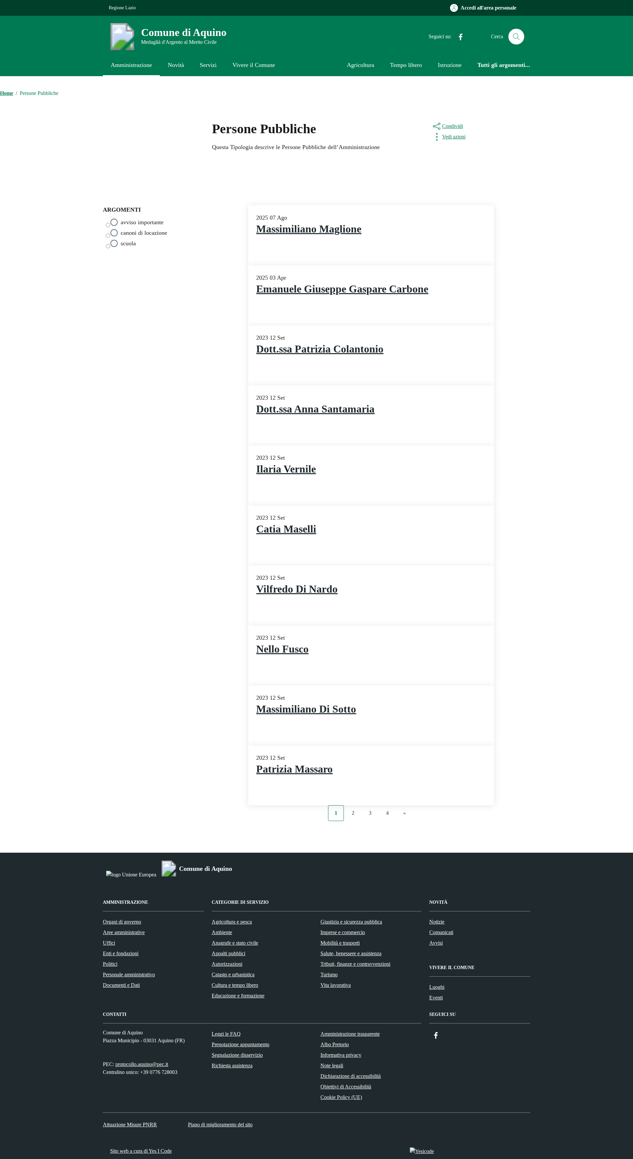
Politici (110, 964)
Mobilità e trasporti (340, 943)
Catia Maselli (286, 529)
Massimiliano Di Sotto (306, 709)
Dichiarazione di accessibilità (350, 1076)
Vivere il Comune (253, 65)
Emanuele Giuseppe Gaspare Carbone (342, 289)
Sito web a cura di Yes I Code (141, 1151)
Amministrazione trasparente (350, 1034)
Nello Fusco (282, 649)
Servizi (208, 65)
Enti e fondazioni (120, 953)
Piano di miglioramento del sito (220, 1124)
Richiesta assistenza (232, 1065)
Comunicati (441, 932)
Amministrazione (131, 65)
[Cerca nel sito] (516, 37)
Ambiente (222, 932)
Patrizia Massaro (294, 769)
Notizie (436, 922)
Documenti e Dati (121, 985)
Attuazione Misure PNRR (130, 1124)
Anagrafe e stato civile (235, 943)
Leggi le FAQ (226, 1034)
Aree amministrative (124, 932)
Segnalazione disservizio (237, 1055)
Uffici (109, 943)
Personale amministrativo (129, 974)
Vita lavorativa (335, 985)
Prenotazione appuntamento (240, 1044)
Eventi (436, 997)
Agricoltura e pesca (232, 922)
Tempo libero (406, 65)
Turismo (329, 974)
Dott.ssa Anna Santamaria (315, 409)
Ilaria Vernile (286, 469)
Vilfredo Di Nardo (297, 589)
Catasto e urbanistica (233, 974)
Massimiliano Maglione (308, 229)
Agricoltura (360, 65)
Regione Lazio (122, 7)
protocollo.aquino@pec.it (141, 1064)
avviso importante (142, 222)
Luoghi (436, 987)
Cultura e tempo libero (235, 985)
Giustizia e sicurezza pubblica (351, 922)
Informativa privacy (340, 1055)
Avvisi (436, 943)
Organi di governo (122, 922)
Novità (176, 65)
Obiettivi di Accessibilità (345, 1086)
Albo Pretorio (334, 1044)
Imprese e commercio (342, 932)
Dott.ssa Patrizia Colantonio (319, 349)
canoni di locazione (144, 232)
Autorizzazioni (227, 964)
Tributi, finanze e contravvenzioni (355, 964)
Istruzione (450, 65)
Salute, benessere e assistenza (350, 953)
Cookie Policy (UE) (341, 1097)
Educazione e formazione (238, 995)
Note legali (331, 1065)
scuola (128, 243)
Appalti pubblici (228, 953)
